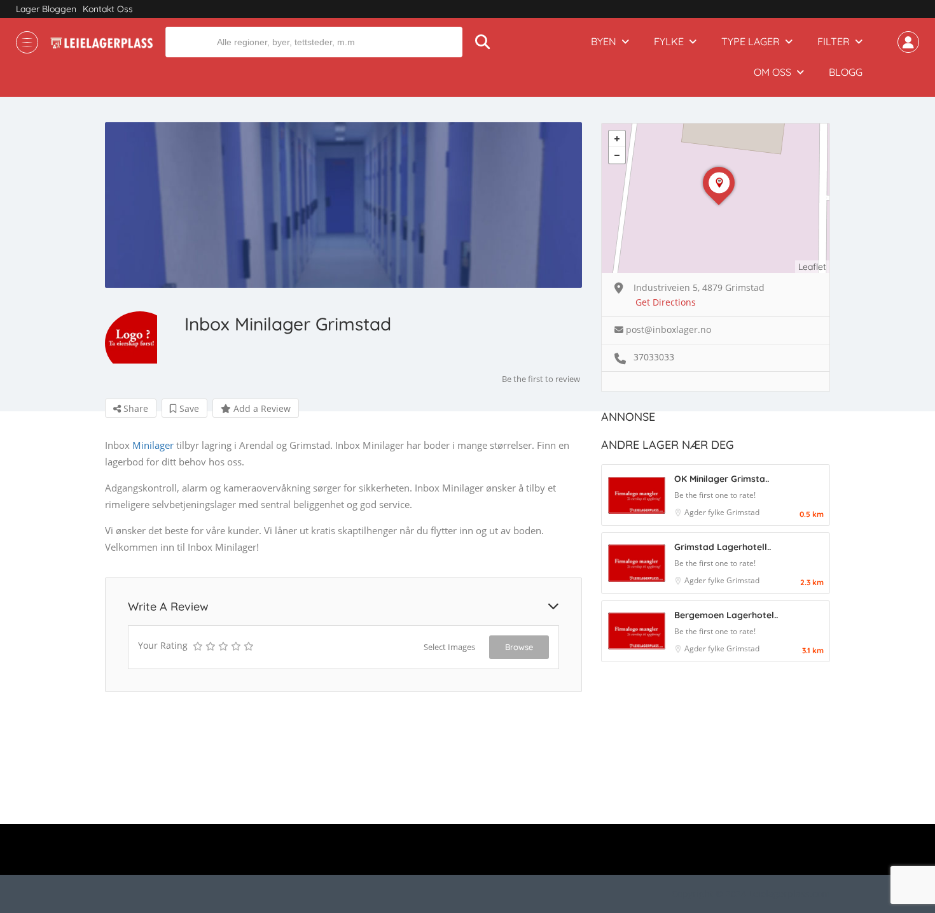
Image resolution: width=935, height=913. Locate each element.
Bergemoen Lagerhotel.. (726, 615)
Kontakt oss (108, 9)
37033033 (654, 357)
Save (188, 408)
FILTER (833, 41)
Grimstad (742, 512)
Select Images (449, 647)
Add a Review (261, 408)
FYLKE (669, 41)
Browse (519, 647)
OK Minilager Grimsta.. (721, 479)
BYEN (603, 41)
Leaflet (812, 266)
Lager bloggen (46, 9)
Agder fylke (705, 512)
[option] (343, 205)
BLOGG (845, 72)
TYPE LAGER (750, 41)
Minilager (153, 445)
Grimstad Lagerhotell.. (722, 547)
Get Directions (665, 302)
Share (134, 408)
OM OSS (772, 72)
